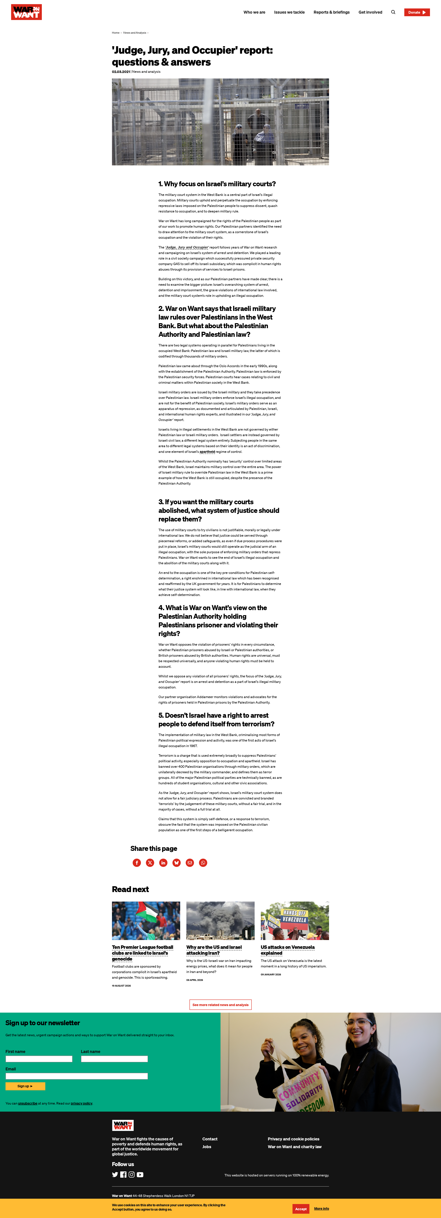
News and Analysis (134, 32)
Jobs (206, 1146)
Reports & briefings (332, 12)
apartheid (207, 451)
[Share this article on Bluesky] (176, 863)
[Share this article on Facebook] (137, 863)
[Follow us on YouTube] (140, 1174)
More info (321, 1208)
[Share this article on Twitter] (150, 863)
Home (116, 32)
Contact (210, 1138)
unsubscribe (27, 1103)
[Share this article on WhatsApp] (203, 863)
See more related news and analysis (221, 1005)
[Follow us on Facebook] (123, 1174)
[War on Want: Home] (26, 12)
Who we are (254, 12)
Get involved (370, 12)
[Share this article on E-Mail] (190, 863)
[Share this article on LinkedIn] (163, 863)
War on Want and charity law (295, 1146)
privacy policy (81, 1103)
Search (393, 12)
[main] (220, 518)
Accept (301, 1209)
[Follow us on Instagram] (132, 1174)
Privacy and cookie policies (293, 1138)
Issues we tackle (289, 12)
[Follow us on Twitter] (115, 1174)
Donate (414, 12)
